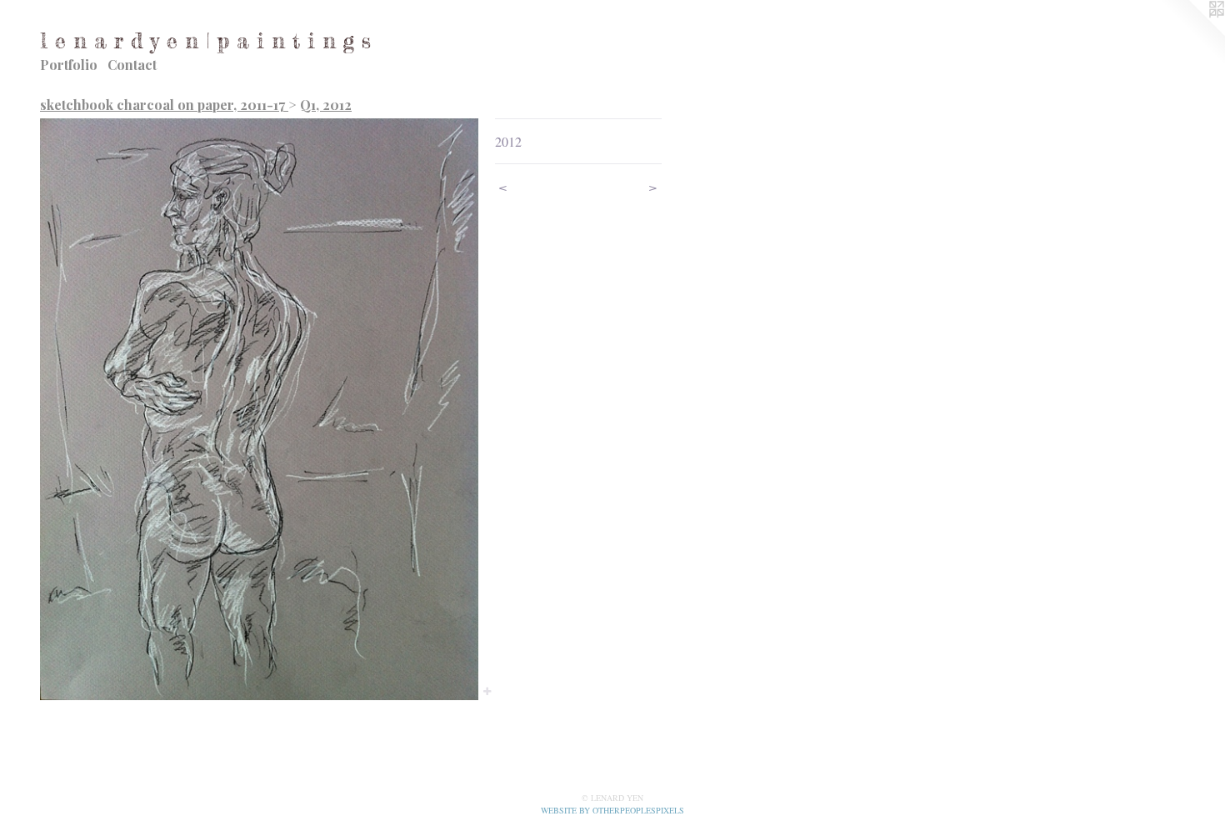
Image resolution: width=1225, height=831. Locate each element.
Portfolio (69, 64)
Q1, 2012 (326, 104)
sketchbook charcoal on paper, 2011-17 (164, 104)
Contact (132, 64)
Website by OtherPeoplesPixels (612, 810)
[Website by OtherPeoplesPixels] (1191, 33)
